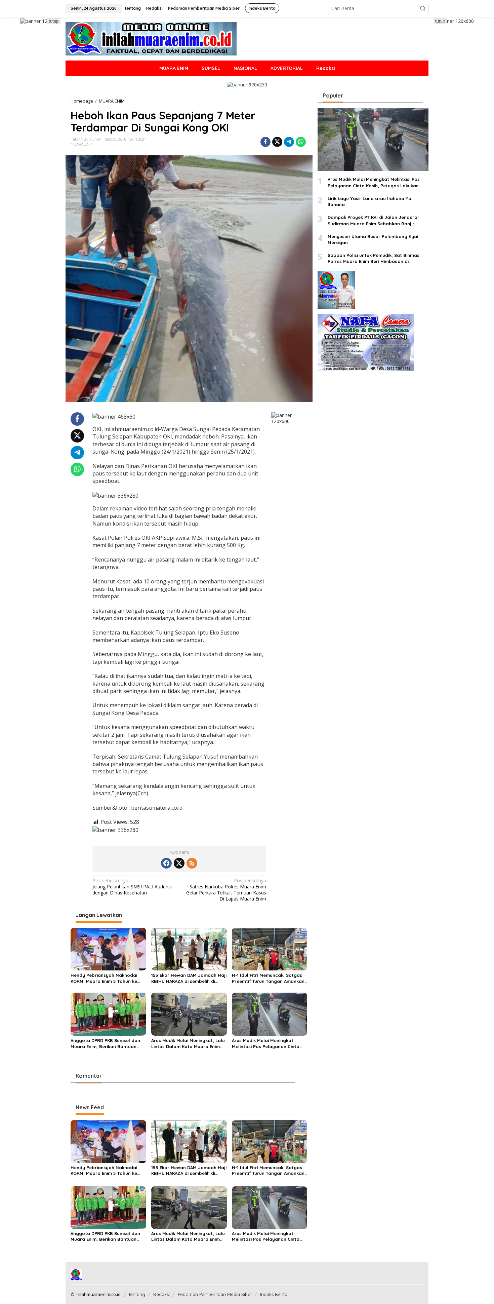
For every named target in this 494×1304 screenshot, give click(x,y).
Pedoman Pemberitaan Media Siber (215, 1294)
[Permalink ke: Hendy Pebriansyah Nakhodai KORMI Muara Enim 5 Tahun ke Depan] (108, 949)
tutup (54, 21)
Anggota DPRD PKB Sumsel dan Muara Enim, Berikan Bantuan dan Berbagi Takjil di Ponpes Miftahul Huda (105, 1043)
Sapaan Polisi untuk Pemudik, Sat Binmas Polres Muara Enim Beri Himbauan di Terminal (373, 258)
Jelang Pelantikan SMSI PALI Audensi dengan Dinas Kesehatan (132, 887)
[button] (422, 8)
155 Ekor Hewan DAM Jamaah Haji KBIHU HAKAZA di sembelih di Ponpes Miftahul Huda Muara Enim (189, 978)
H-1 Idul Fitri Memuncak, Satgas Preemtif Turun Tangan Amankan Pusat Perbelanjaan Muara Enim (268, 978)
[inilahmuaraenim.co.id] (151, 38)
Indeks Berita (273, 1294)
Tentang (136, 1294)
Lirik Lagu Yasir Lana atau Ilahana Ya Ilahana (369, 201)
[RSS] (192, 863)
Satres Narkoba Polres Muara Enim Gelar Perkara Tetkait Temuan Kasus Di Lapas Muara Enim (226, 890)
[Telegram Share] (289, 142)
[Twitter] (179, 863)
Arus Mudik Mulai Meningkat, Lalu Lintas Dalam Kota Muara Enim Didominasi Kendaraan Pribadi (188, 1043)
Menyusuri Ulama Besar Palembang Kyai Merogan (373, 239)
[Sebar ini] (265, 142)
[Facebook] (166, 863)
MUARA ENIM (82, 144)
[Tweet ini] (277, 142)
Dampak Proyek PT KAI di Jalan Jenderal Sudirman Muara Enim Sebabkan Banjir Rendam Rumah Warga (373, 220)
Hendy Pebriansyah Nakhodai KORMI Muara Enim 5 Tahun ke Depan (104, 978)
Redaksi (161, 1294)
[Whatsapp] (301, 142)
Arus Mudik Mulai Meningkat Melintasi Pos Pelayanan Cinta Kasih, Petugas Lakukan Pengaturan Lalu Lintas (265, 1043)
